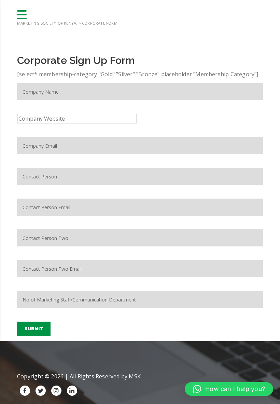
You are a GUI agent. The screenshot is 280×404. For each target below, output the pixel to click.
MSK (135, 376)
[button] (229, 389)
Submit (34, 328)
